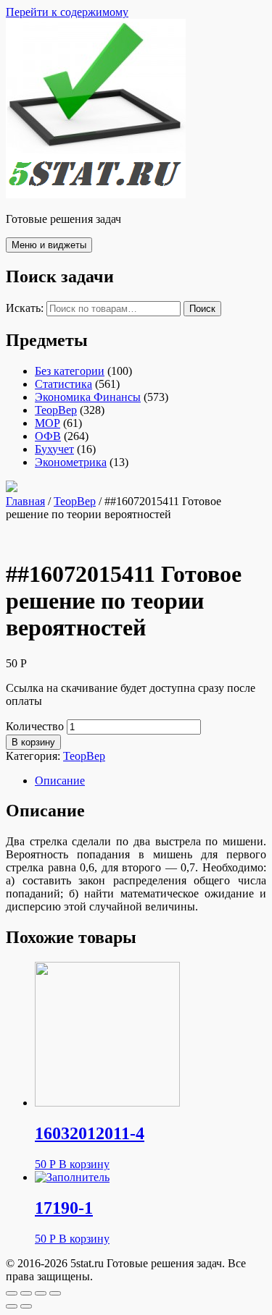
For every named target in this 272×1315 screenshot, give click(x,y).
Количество (35, 726)
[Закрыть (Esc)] (11, 1293)
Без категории (69, 371)
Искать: (25, 308)
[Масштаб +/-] (55, 1293)
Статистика (63, 384)
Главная (25, 501)
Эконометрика (71, 462)
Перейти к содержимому (67, 12)
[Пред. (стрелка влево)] (11, 1306)
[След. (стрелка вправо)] (26, 1306)
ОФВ (48, 436)
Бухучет (54, 449)
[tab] (150, 780)
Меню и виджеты (49, 245)
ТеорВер (56, 410)
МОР (47, 423)
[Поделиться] (26, 1293)
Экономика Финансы (88, 397)
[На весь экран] (40, 1293)
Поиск (202, 308)
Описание (60, 780)
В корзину (33, 742)
